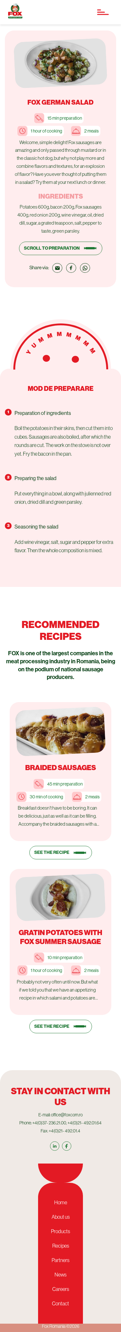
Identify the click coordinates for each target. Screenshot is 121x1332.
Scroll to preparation (52, 248)
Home (60, 1202)
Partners (60, 1260)
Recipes (60, 1246)
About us (61, 1217)
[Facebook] (66, 1146)
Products (60, 1231)
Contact (60, 1303)
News (60, 1274)
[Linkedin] (54, 1146)
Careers (60, 1289)
